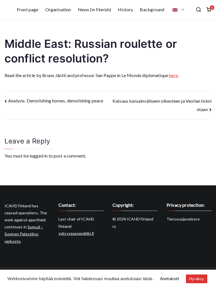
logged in (39, 155)
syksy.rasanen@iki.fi (76, 233)
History (125, 9)
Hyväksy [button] (196, 279)
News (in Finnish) (94, 9)
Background (152, 9)
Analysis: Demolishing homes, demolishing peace (55, 100)
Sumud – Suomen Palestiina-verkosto (23, 233)
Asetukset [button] (169, 278)
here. (174, 75)
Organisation (58, 9)
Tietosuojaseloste (183, 219)
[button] (181, 10)
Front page (28, 9)
